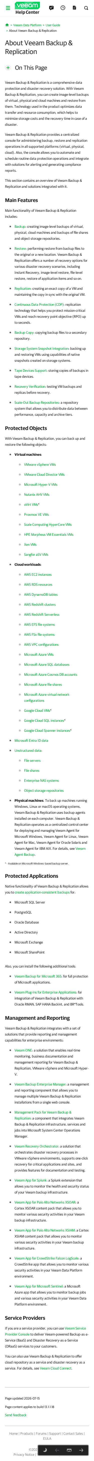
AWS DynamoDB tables (41, 594)
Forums (41, 1434)
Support (55, 1434)
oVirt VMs (31, 504)
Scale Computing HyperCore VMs (48, 524)
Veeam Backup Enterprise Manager (40, 1084)
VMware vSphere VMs (40, 464)
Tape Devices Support (31, 370)
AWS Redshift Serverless (41, 614)
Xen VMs (30, 544)
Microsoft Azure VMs (39, 654)
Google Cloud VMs (37, 710)
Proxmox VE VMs (36, 514)
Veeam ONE (23, 1050)
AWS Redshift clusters (40, 604)
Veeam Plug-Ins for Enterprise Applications (45, 992)
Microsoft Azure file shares (43, 684)
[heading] (47, 200)
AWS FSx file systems (39, 634)
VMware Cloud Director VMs (44, 474)
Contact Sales (73, 1434)
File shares (31, 770)
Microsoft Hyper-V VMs (40, 484)
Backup (20, 226)
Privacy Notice (24, 1454)
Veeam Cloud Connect (55, 1368)
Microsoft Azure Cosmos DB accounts (50, 674)
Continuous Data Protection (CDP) (39, 304)
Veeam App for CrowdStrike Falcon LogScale (46, 1258)
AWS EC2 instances (38, 574)
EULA (47, 1438)
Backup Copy (24, 332)
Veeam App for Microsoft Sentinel (39, 1286)
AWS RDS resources (38, 584)
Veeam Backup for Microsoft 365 (38, 976)
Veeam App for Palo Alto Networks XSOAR (45, 1202)
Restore (20, 248)
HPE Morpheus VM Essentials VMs (48, 534)
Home (13, 1434)
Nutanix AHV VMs (36, 494)
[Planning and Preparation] (81, 1450)
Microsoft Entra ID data (31, 740)
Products (26, 1434)
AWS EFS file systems (39, 624)
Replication (23, 288)
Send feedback (16, 1415)
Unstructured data (28, 750)
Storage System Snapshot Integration (41, 348)
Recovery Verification (30, 386)
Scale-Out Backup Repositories (37, 402)
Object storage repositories (44, 790)
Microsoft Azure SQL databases (46, 664)
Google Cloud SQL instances (44, 720)
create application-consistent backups (42, 892)
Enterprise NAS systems (41, 780)
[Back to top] (69, 1450)
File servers (32, 760)
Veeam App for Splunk (31, 1180)
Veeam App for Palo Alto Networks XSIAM (45, 1230)
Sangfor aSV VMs (36, 554)
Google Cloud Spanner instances (47, 730)
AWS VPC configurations (41, 644)
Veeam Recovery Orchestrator (36, 1146)
